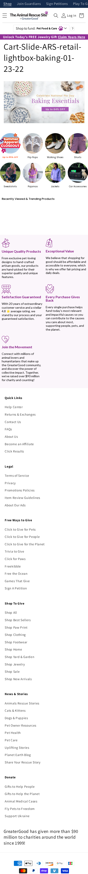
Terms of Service (17, 475)
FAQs (8, 429)
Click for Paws (15, 559)
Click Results (14, 451)
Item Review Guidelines (22, 497)
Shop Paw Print (16, 627)
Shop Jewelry (15, 664)
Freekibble (13, 566)
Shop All (11, 612)
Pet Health (13, 732)
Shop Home (13, 649)
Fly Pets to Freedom (20, 808)
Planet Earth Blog (18, 755)
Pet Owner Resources (20, 725)
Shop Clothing (15, 634)
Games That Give (17, 581)
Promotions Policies (20, 490)
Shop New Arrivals (18, 679)
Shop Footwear (16, 642)
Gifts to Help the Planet (22, 794)
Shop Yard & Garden (19, 657)
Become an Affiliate (19, 444)
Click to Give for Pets (20, 529)
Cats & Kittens (15, 710)
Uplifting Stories (17, 747)
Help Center (14, 407)
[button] (56, 15)
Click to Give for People (22, 536)
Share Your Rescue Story (22, 762)
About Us (11, 436)
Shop (7, 4)
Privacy (10, 483)
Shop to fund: (36, 28)
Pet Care (11, 740)
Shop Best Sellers (18, 620)
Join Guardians (29, 4)
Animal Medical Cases (21, 801)
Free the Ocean (16, 573)
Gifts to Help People (20, 786)
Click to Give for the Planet (24, 544)
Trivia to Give (14, 551)
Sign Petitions (57, 4)
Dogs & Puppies (16, 718)
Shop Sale (12, 671)
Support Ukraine (17, 816)
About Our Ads (15, 505)
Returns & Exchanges (20, 414)
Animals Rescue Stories (22, 703)
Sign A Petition (16, 588)
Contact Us (13, 422)
